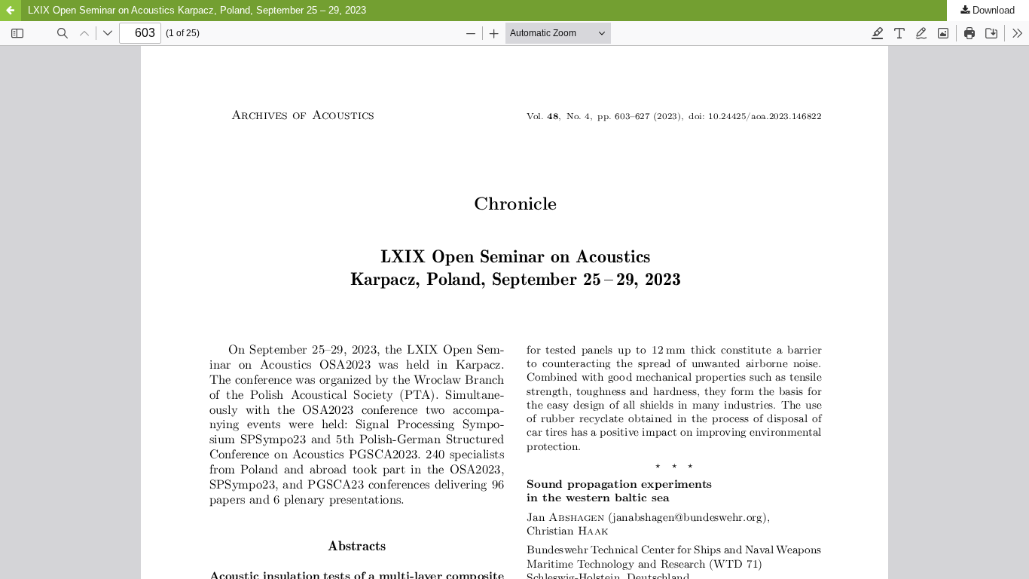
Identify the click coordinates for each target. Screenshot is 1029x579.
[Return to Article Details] (10, 10)
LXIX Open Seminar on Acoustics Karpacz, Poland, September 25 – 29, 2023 (197, 10)
